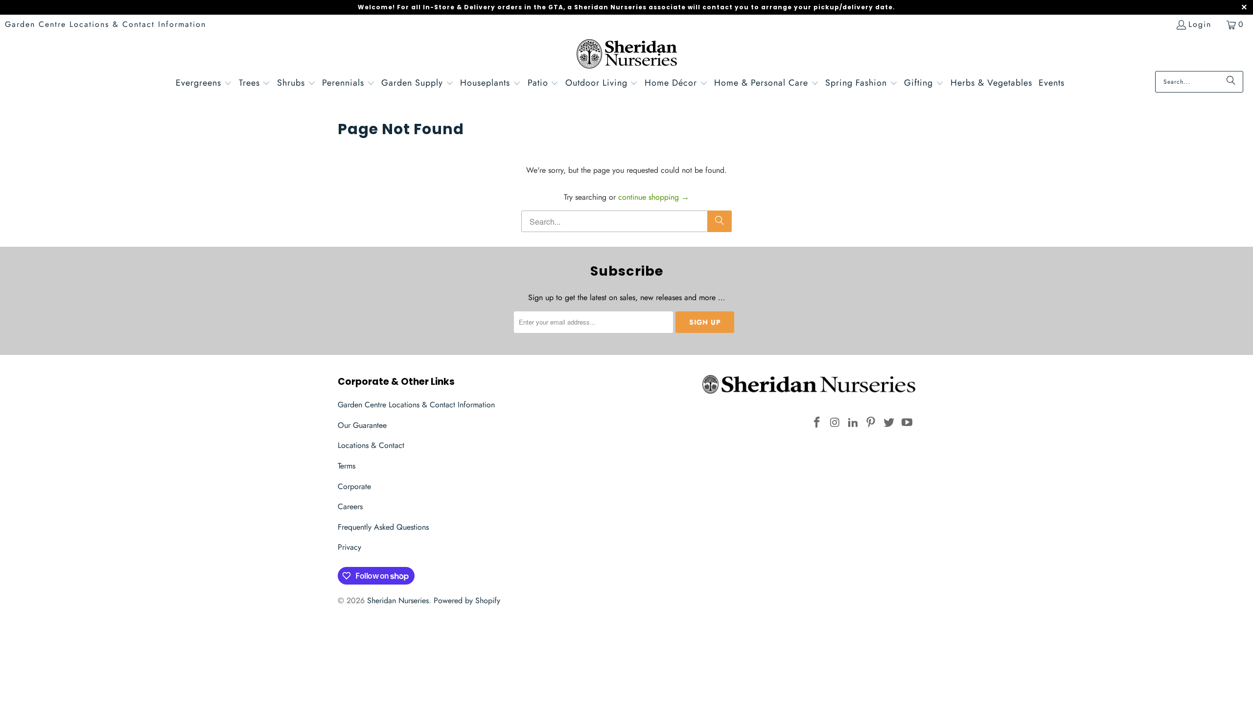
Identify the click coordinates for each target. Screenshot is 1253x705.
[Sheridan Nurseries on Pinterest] (871, 423)
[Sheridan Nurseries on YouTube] (907, 423)
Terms (346, 465)
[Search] (1231, 82)
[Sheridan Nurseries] (627, 55)
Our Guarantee (362, 425)
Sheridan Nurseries (398, 600)
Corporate (354, 486)
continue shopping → (653, 197)
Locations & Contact (371, 445)
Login (1199, 24)
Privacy (349, 547)
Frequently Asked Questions (383, 527)
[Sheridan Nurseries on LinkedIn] (853, 423)
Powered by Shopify (467, 600)
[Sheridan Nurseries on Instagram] (835, 423)
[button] (204, 84)
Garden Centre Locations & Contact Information (105, 24)
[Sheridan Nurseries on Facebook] (817, 423)
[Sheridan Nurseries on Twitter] (889, 423)
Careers (350, 506)
